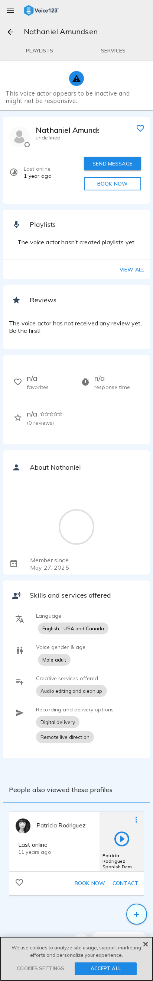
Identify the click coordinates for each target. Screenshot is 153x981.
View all (132, 269)
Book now (90, 883)
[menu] (10, 10)
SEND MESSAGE (112, 163)
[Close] (145, 944)
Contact (125, 883)
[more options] (136, 819)
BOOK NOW (112, 183)
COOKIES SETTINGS (40, 968)
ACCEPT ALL (106, 968)
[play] (122, 838)
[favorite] (140, 127)
